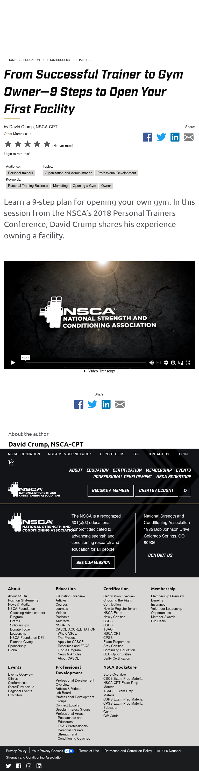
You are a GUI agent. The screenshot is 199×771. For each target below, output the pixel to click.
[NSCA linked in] (39, 767)
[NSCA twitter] (8, 767)
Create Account (156, 490)
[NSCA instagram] (28, 767)
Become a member (110, 490)
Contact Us (160, 555)
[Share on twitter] (161, 137)
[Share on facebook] (147, 137)
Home (12, 60)
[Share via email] (188, 137)
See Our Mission (93, 562)
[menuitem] (73, 470)
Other (8, 133)
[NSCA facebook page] (18, 767)
